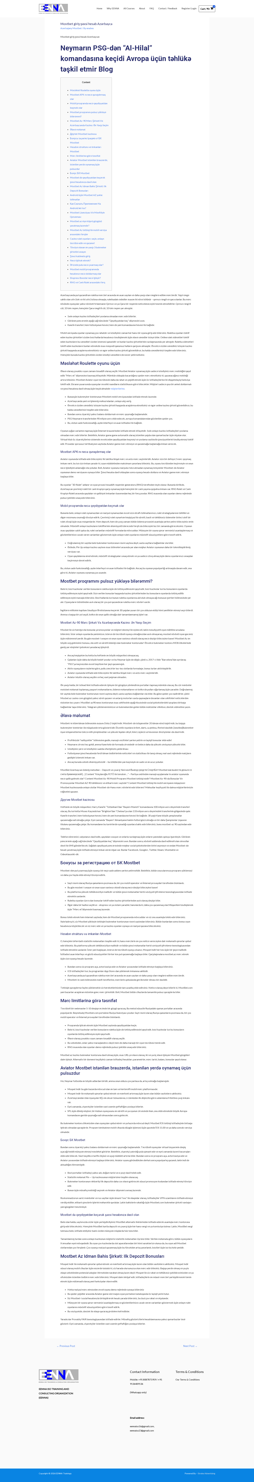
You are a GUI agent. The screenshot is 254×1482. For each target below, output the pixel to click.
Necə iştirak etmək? (80, 260)
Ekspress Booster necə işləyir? (85, 277)
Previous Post (66, 1346)
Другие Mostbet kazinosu (83, 133)
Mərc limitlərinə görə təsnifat (85, 155)
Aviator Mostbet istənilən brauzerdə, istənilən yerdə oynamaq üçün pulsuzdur (89, 164)
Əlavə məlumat (77, 129)
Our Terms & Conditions (188, 1379)
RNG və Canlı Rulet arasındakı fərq (87, 282)
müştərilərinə (118, 388)
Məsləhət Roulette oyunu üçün (85, 90)
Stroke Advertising (206, 1473)
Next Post (190, 1346)
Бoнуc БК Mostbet (80, 173)
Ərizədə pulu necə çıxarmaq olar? (86, 264)
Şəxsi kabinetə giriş (80, 256)
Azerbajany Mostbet (71, 28)
